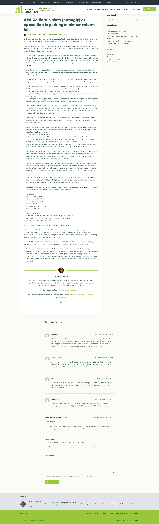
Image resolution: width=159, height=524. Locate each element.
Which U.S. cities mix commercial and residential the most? (37, 504)
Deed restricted (112, 34)
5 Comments (63, 34)
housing (97, 9)
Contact (108, 2)
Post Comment (52, 482)
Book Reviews (136, 9)
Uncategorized (52, 34)
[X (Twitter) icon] (61, 302)
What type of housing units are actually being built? (64, 504)
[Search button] (137, 19)
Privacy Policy (134, 520)
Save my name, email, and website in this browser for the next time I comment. (70, 476)
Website (94, 447)
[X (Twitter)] (127, 2)
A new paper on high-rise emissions (119, 41)
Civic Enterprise (44, 244)
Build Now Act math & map (116, 31)
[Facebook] (131, 2)
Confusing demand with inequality (119, 43)
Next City (62, 297)
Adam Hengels (32, 2)
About (22, 2)
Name (47, 447)
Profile (78, 295)
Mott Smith (55, 335)
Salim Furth (69, 2)
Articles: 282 (61, 306)
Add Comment (50, 456)
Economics (89, 9)
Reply (111, 334)
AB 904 (29, 56)
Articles (73, 295)
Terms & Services (123, 520)
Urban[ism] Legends (123, 9)
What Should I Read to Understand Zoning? (89, 2)
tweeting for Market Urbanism (68, 290)
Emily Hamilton (44, 2)
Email (71, 447)
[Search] (138, 2)
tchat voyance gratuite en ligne (56, 418)
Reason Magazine (87, 295)
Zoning (112, 9)
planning (105, 9)
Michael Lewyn (57, 2)
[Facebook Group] (135, 2)
